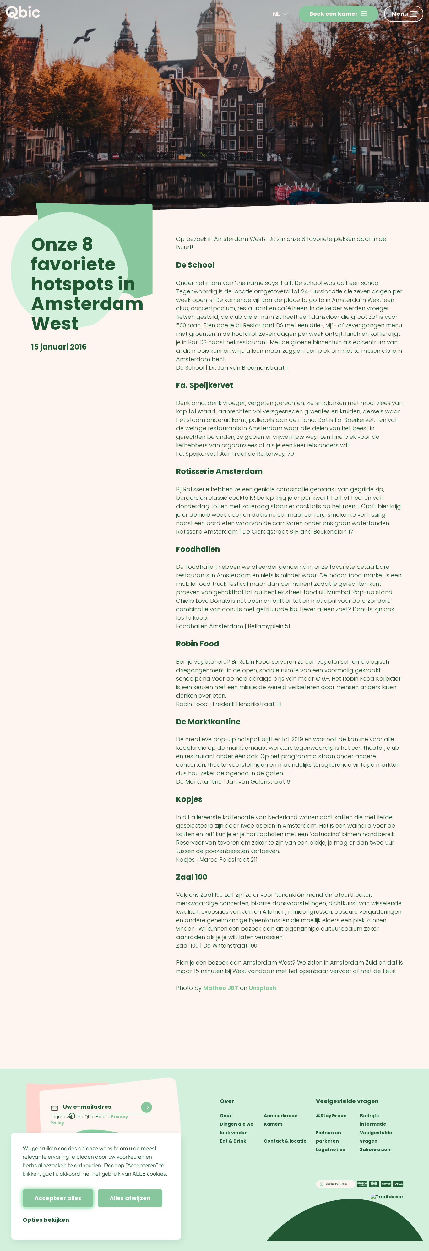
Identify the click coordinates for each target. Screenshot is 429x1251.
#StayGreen (331, 1115)
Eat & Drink (233, 1141)
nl (276, 14)
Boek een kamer (333, 14)
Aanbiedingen (281, 1115)
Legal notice (330, 1149)
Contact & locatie (285, 1141)
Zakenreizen (375, 1149)
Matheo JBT (220, 988)
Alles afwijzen (130, 1198)
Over (227, 1101)
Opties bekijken (46, 1220)
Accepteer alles (58, 1198)
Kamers (273, 1124)
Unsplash (262, 988)
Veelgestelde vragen (347, 1101)
